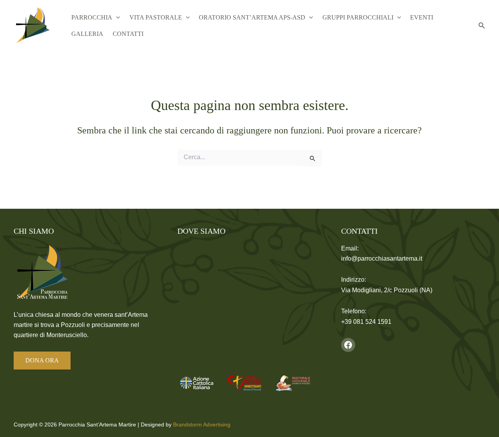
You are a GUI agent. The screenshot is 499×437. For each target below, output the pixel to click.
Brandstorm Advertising (201, 424)
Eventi (421, 17)
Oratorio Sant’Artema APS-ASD (252, 17)
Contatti (128, 33)
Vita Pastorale (155, 17)
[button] (116, 17)
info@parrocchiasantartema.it (381, 258)
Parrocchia (91, 17)
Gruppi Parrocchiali (357, 17)
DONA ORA (42, 360)
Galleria (87, 33)
